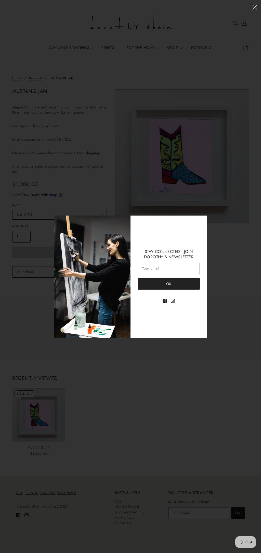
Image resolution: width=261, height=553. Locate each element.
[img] (165, 300)
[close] (254, 6)
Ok (169, 283)
